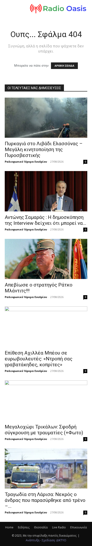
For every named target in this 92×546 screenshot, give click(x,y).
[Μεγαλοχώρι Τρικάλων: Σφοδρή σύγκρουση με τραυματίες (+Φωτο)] (46, 400)
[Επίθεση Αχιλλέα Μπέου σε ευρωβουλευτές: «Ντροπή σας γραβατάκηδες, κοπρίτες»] (46, 326)
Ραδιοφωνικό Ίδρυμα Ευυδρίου (26, 161)
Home (9, 527)
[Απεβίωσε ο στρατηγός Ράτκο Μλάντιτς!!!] (46, 259)
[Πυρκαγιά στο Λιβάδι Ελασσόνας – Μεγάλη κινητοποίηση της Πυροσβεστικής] (46, 118)
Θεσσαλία (41, 527)
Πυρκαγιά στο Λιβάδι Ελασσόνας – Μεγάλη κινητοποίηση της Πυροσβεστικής (44, 149)
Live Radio (59, 527)
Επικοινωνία (78, 527)
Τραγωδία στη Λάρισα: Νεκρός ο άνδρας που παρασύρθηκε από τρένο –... (45, 500)
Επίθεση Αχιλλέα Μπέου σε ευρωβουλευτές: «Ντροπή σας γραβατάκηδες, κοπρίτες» (38, 358)
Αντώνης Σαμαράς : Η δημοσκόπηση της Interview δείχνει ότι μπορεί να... (45, 220)
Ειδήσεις (23, 527)
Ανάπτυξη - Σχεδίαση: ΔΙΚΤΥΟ (46, 540)
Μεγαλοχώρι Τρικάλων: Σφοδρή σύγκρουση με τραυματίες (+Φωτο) (44, 429)
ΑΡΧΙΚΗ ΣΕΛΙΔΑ (64, 65)
